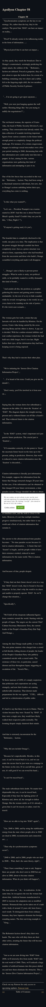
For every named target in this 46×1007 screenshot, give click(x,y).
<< (3, 991)
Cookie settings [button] (9, 507)
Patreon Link (23, 988)
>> (43, 991)
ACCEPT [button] (20, 507)
